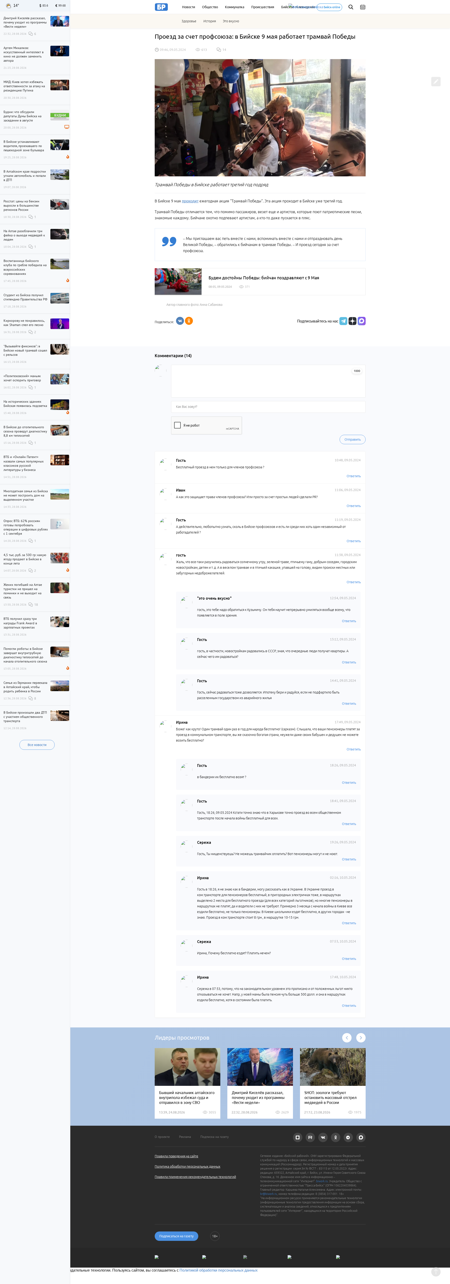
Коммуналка (234, 7)
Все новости (37, 745)
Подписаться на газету (176, 1236)
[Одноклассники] (189, 321)
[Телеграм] (342, 321)
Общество (210, 7)
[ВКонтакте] (180, 321)
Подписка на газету (214, 1137)
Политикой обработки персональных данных (219, 1270)
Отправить (353, 439)
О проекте (162, 1137)
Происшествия (262, 7)
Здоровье (189, 21)
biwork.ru (322, 1181)
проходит (190, 201)
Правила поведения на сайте (176, 1156)
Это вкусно (231, 21)
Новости (188, 7)
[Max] (362, 321)
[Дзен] (351, 321)
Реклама (185, 1137)
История (209, 21)
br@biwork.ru (268, 1193)
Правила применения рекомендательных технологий (195, 1177)
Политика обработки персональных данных (187, 1166)
